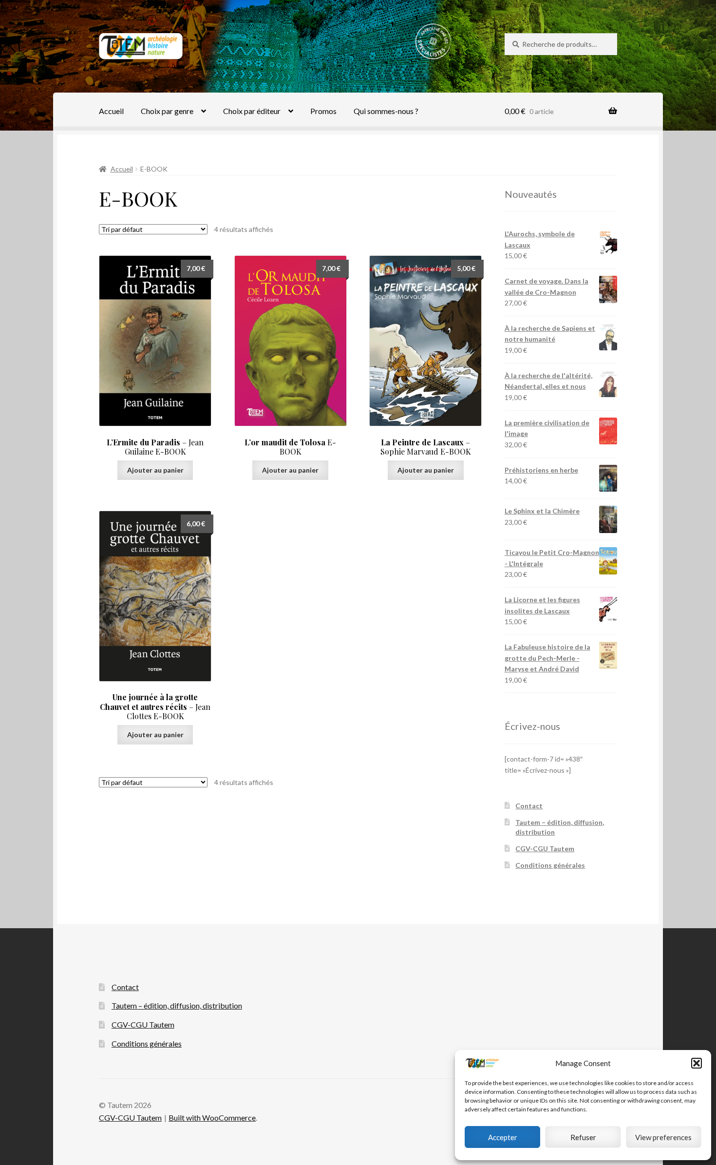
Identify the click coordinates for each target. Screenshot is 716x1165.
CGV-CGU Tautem (544, 848)
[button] (696, 1063)
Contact (529, 806)
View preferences (663, 1137)
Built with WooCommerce (212, 1117)
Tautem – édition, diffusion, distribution (177, 1005)
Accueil (111, 110)
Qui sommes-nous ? (386, 110)
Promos (323, 110)
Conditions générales (550, 865)
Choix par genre (167, 110)
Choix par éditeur (252, 110)
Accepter (502, 1137)
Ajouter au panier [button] (155, 470)
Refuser (583, 1137)
